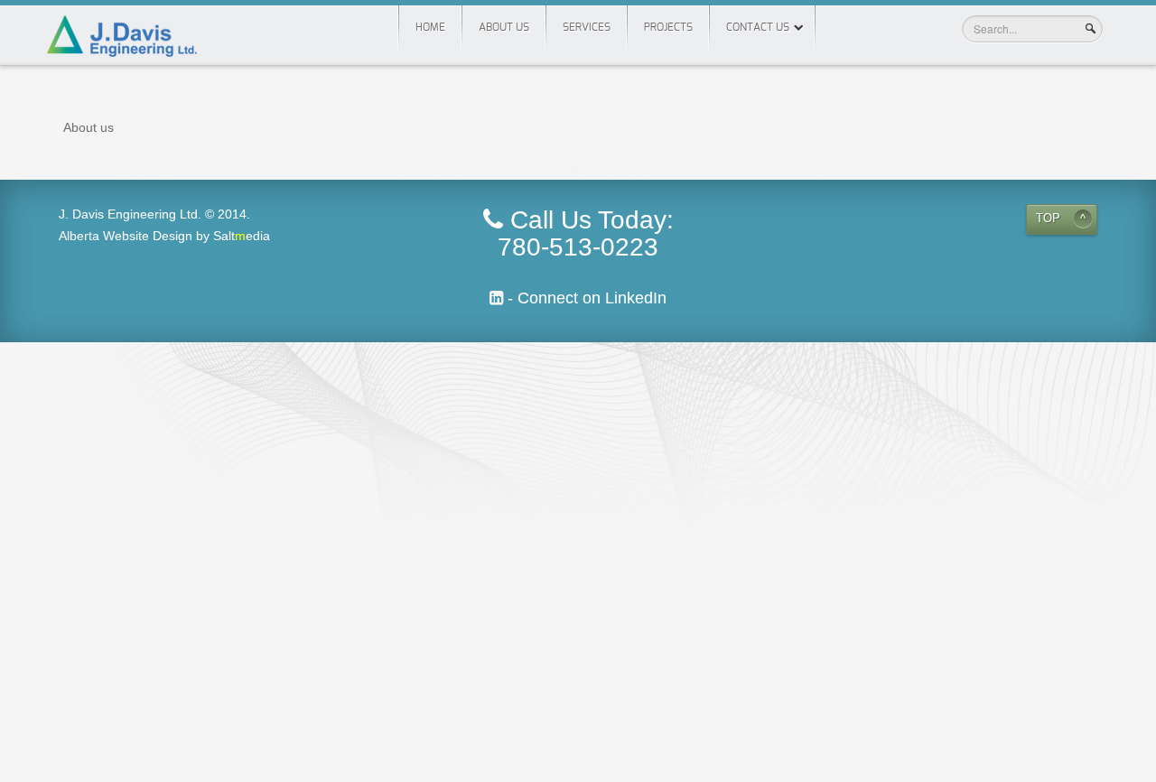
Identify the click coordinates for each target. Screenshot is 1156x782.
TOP (1048, 218)
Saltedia (241, 235)
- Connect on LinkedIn (585, 298)
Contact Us (757, 27)
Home (430, 27)
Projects (668, 27)
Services (587, 27)
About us (504, 27)
